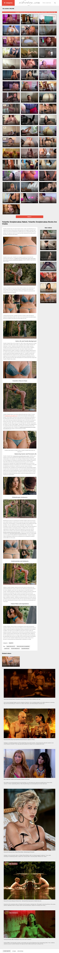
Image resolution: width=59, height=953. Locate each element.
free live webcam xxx (15, 648)
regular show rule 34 (11, 646)
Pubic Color (38, 12)
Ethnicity (21, 12)
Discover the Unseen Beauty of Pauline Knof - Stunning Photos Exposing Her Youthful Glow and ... (23, 900)
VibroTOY (11, 643)
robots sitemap (20, 951)
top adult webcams (25, 648)
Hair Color (33, 12)
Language (17, 12)
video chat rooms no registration (23, 646)
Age (25, 12)
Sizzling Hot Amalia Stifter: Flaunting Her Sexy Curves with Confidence (17, 939)
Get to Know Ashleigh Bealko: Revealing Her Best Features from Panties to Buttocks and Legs (22, 699)
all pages (14, 951)
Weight (45, 12)
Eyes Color (28, 12)
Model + (29, 216)
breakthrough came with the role (11, 415)
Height (42, 12)
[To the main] (29, 3)
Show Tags (53, 12)
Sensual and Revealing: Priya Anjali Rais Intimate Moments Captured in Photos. (19, 739)
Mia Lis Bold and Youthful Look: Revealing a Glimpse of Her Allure (16, 779)
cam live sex (6, 648)
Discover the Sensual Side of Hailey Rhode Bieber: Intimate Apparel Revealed (19, 852)
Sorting (49, 12)
